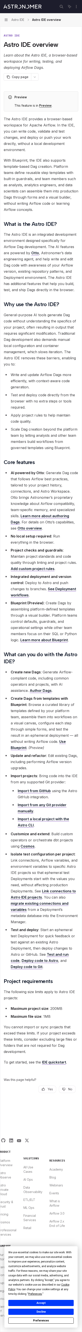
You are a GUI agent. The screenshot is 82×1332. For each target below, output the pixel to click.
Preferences (41, 1320)
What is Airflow (54, 1203)
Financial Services (29, 1218)
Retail (27, 1228)
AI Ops (28, 1179)
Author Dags (41, 690)
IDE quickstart (54, 1062)
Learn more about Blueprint (44, 640)
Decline (41, 1311)
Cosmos (28, 846)
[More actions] (76, 7)
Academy (56, 1169)
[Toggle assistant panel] (70, 7)
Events (54, 1193)
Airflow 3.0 (57, 1213)
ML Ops (28, 1208)
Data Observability (32, 1190)
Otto (35, 253)
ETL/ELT (29, 1200)
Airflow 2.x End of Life (57, 1223)
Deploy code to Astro (40, 960)
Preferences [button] (35, 1293)
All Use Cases (28, 1169)
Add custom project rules (32, 568)
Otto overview (29, 528)
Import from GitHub (34, 791)
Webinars (56, 1185)
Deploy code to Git (26, 967)
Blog (52, 1177)
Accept (41, 1303)
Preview (45, 105)
